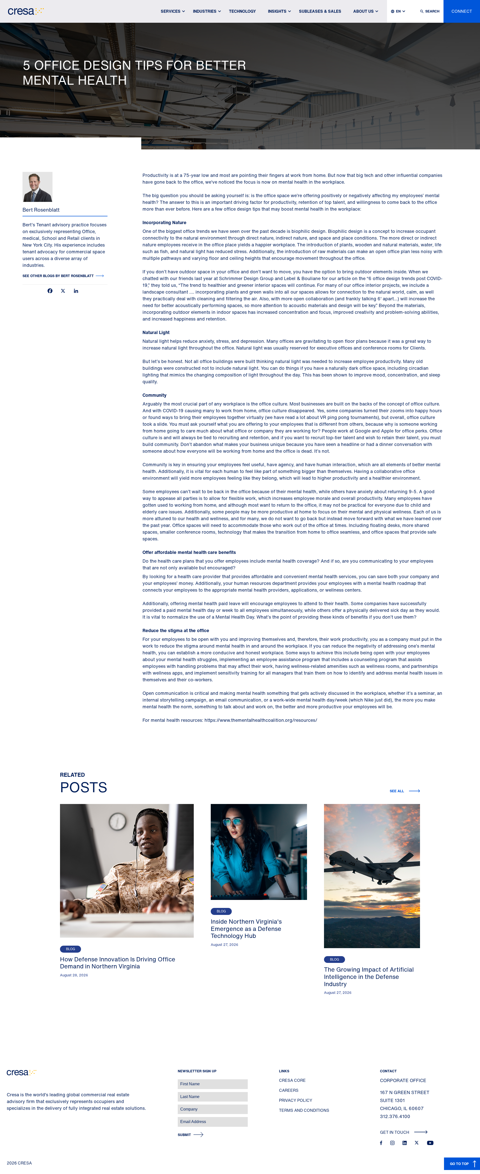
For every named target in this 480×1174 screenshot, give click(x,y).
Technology (242, 11)
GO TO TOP (459, 1163)
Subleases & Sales (320, 11)
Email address (12, 1119)
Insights (277, 11)
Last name (9, 1094)
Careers (288, 1090)
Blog (70, 949)
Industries (204, 11)
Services (170, 11)
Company (9, 1107)
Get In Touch (395, 1132)
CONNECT (462, 11)
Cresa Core (292, 1080)
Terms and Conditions (304, 1110)
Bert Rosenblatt (41, 209)
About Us (363, 11)
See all (397, 790)
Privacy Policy (295, 1100)
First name (9, 1081)
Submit (184, 1135)
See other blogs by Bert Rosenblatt (58, 275)
